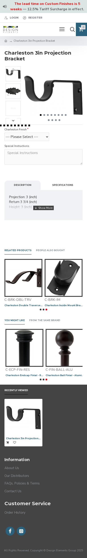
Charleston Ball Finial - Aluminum (64, 375)
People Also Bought (50, 250)
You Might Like (14, 320)
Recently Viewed (16, 390)
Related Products (17, 250)
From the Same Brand (44, 320)
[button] (41, 115)
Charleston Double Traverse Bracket (23, 305)
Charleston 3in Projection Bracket (23, 438)
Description (22, 185)
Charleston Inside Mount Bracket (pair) (64, 305)
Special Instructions (16, 146)
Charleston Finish (15, 129)
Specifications (62, 185)
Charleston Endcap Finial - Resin (23, 375)
